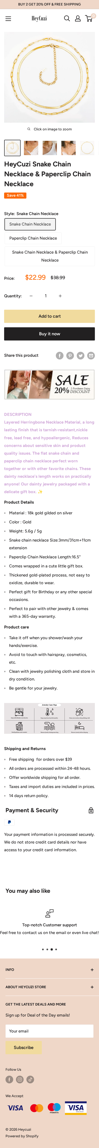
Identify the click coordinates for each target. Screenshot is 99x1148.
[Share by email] (91, 355)
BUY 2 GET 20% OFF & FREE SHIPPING (49, 4)
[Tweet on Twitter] (80, 355)
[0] (89, 18)
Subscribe (24, 1047)
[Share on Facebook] (60, 355)
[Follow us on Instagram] (20, 1079)
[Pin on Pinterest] (70, 355)
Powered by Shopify (22, 1136)
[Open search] (67, 18)
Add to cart (49, 316)
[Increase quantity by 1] (60, 296)
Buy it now (49, 333)
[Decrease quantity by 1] (31, 296)
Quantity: (13, 295)
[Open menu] (8, 19)
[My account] (78, 18)
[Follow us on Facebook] (9, 1079)
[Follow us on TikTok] (30, 1079)
